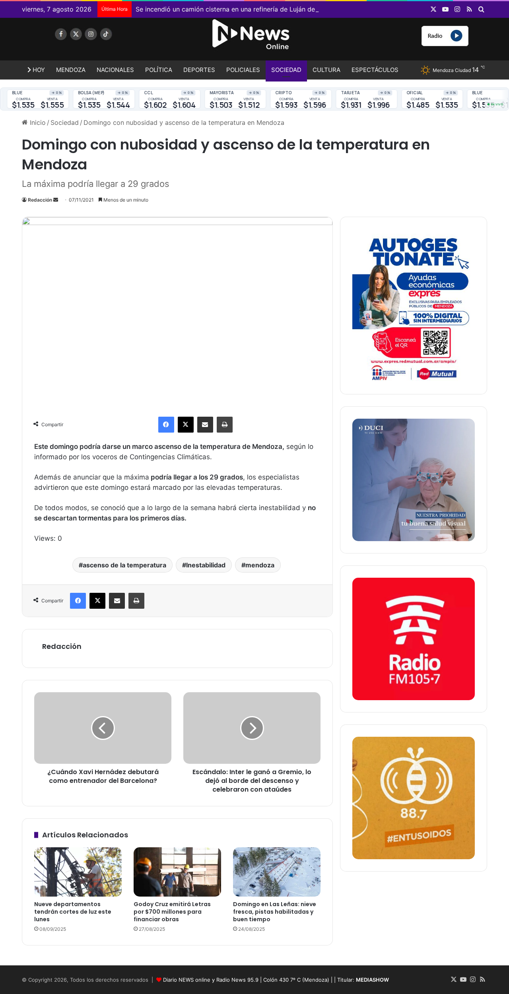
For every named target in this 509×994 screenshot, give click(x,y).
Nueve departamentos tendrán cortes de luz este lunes (72, 911)
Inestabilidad (205, 565)
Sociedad (286, 70)
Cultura (326, 70)
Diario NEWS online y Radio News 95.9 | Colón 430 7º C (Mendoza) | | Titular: (276, 980)
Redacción (40, 200)
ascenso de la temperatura (124, 565)
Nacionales (115, 70)
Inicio (37, 122)
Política (158, 70)
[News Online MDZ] (95, 41)
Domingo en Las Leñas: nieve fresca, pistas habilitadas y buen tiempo (274, 911)
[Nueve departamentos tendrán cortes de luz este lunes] (78, 872)
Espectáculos (375, 70)
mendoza (259, 565)
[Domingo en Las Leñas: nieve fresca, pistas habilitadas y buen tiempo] (277, 872)
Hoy (38, 70)
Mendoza (70, 70)
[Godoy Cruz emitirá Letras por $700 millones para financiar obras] (177, 872)
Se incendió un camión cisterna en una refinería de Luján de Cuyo (234, 9)
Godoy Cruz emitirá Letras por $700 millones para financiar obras (172, 911)
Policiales (243, 70)
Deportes (199, 70)
